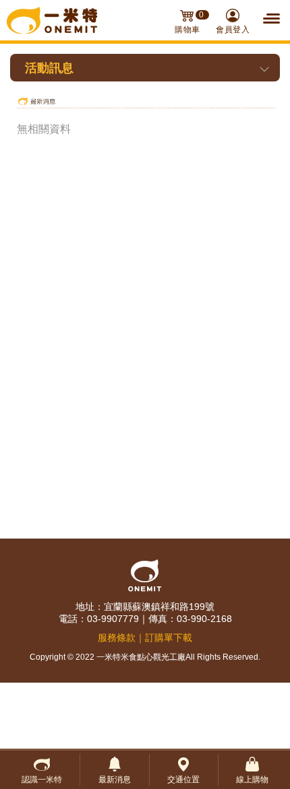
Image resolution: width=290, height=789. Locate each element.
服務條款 (117, 637)
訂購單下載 (168, 637)
